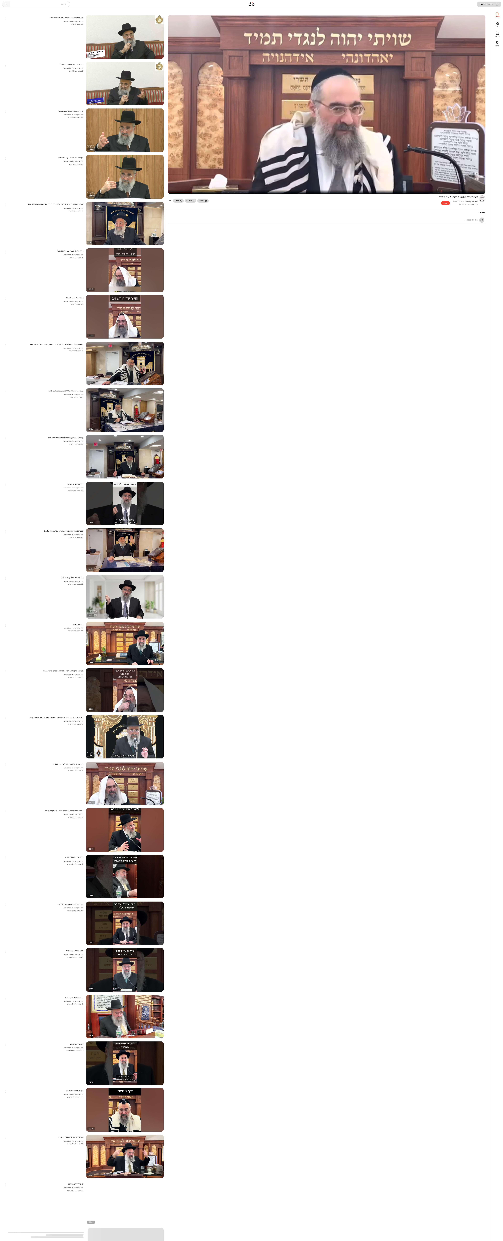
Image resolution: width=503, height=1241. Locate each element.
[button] (169, 201)
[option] (497, 14)
